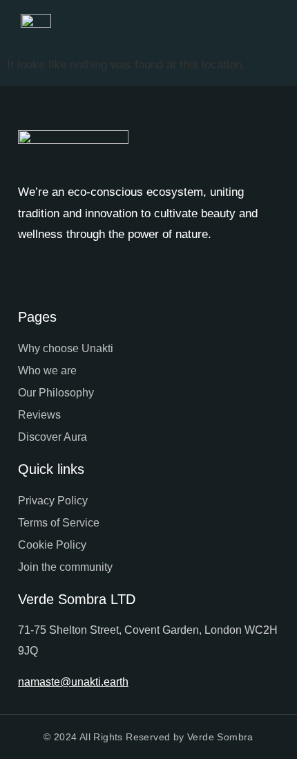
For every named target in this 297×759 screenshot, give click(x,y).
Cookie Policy (52, 545)
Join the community (65, 567)
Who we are (47, 370)
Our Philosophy (56, 393)
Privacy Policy (53, 500)
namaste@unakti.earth (73, 682)
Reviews (39, 415)
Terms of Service (58, 523)
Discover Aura (52, 437)
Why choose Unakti (65, 348)
